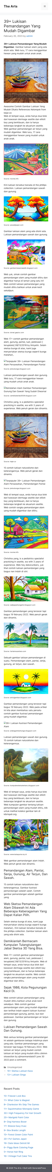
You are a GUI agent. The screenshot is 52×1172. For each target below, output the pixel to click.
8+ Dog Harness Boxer (15, 1121)
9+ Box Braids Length (15, 1130)
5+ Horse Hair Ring (13, 1152)
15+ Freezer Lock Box (15, 1096)
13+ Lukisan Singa (16, 1074)
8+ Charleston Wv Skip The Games (21, 1104)
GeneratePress (39, 1168)
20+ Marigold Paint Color (16, 1117)
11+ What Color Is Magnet (17, 1100)
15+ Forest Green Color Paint (18, 1134)
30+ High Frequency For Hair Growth (22, 1113)
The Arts (10, 6)
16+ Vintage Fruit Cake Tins (18, 1156)
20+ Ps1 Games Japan (15, 1139)
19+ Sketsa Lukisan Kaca (20, 1071)
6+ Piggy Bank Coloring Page (18, 1147)
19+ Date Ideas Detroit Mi (17, 1143)
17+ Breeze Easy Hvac (15, 1126)
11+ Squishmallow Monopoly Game (21, 1109)
